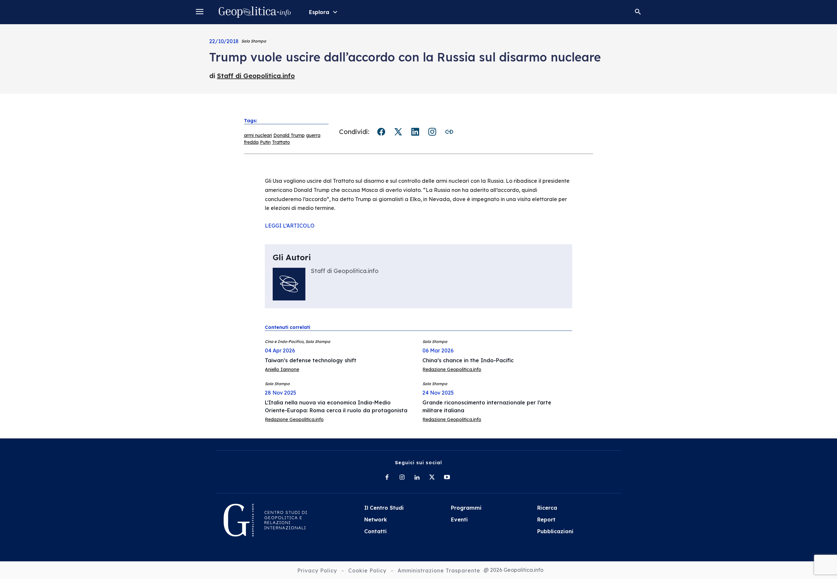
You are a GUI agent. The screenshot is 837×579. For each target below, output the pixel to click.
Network (375, 519)
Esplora (319, 12)
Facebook (381, 131)
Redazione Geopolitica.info (451, 369)
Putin (265, 142)
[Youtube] (447, 478)
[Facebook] (387, 478)
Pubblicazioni (555, 531)
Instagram (432, 131)
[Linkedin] (417, 478)
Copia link (449, 131)
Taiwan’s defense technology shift (310, 360)
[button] (638, 12)
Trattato (281, 142)
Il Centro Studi (384, 507)
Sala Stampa (253, 41)
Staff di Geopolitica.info (256, 76)
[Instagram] (402, 478)
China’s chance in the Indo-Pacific (468, 360)
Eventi (459, 519)
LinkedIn (415, 131)
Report (546, 519)
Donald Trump (289, 135)
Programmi (466, 507)
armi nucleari (258, 135)
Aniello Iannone (282, 369)
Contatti (375, 531)
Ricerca (547, 507)
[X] (432, 478)
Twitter (398, 131)
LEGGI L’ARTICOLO (290, 225)
